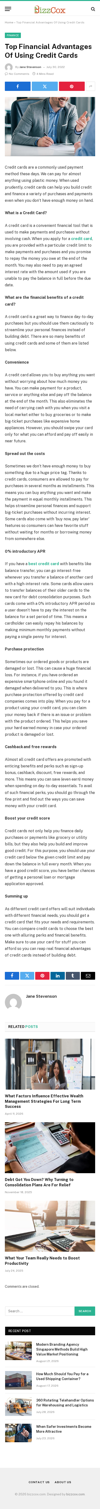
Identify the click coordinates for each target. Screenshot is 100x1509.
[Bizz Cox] (50, 9)
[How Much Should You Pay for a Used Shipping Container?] (18, 1380)
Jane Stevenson (30, 67)
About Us (63, 1482)
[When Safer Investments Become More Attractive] (18, 1433)
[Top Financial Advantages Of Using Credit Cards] (50, 126)
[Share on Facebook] (18, 86)
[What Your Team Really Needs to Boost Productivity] (50, 1226)
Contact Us (39, 1482)
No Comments (19, 74)
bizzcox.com (75, 1494)
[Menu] (8, 8)
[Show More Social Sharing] (90, 86)
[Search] (92, 8)
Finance (13, 35)
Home (9, 22)
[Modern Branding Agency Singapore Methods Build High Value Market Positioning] (18, 1351)
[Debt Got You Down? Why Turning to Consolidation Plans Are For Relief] (50, 1147)
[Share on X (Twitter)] (45, 86)
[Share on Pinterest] (72, 86)
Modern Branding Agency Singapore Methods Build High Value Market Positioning (62, 1349)
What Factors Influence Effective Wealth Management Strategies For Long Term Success (44, 1101)
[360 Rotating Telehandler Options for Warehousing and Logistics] (18, 1406)
